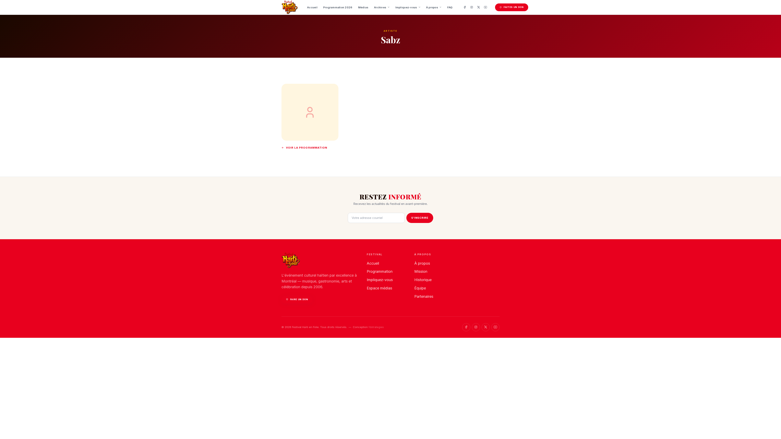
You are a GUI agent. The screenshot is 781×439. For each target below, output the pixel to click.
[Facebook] (465, 7)
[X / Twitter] (479, 7)
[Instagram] (472, 7)
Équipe (420, 288)
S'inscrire (419, 217)
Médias (363, 7)
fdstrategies (376, 327)
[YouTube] (485, 7)
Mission (420, 271)
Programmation (380, 271)
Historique (423, 280)
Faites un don (514, 7)
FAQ (450, 7)
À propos (432, 7)
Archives (380, 7)
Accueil (312, 7)
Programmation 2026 (337, 7)
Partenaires (423, 296)
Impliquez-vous (406, 7)
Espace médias (379, 288)
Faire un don (299, 299)
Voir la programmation (306, 147)
